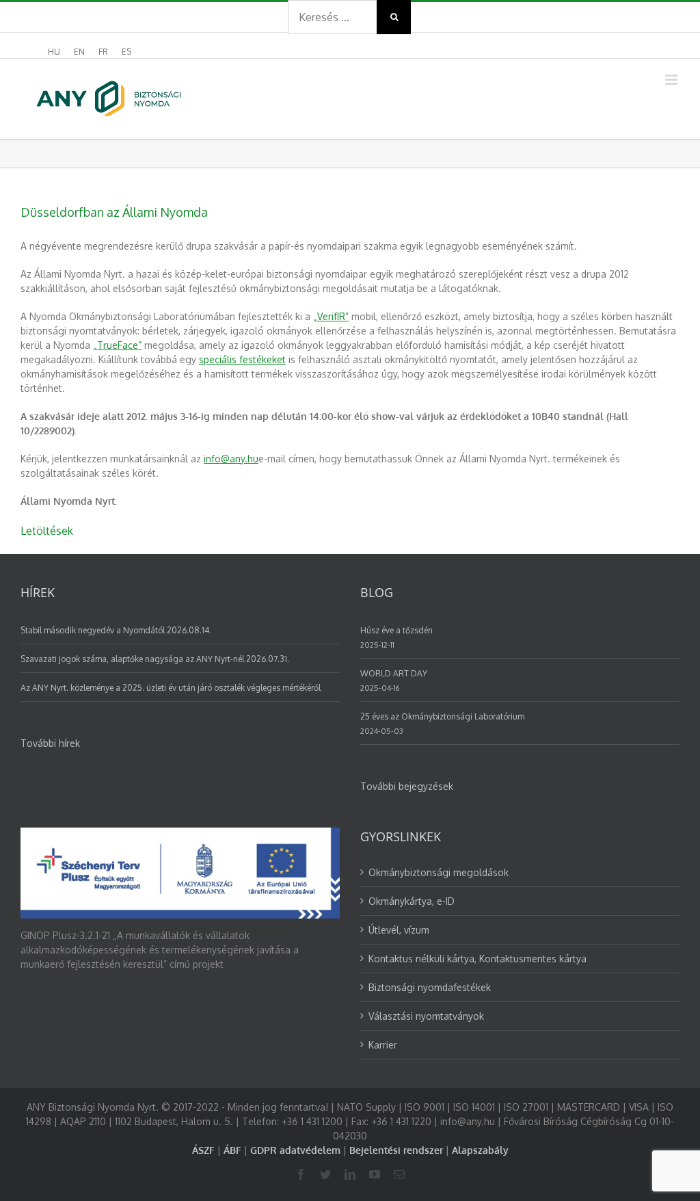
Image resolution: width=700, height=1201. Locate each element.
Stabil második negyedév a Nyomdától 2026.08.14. (116, 630)
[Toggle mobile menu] (672, 79)
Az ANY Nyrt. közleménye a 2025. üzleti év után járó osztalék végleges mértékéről (171, 688)
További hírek (50, 743)
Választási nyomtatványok (426, 1016)
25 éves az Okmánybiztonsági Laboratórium (442, 716)
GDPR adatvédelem (295, 1150)
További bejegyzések (406, 786)
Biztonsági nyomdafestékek (429, 987)
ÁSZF (203, 1150)
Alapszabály (480, 1150)
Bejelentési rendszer (396, 1150)
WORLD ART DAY (393, 673)
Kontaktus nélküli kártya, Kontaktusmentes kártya (477, 958)
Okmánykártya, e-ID (411, 901)
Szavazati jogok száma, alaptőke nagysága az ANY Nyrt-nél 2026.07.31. (155, 659)
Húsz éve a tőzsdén (396, 630)
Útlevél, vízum (398, 930)
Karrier (382, 1045)
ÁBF (232, 1150)
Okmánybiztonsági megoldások (438, 872)
